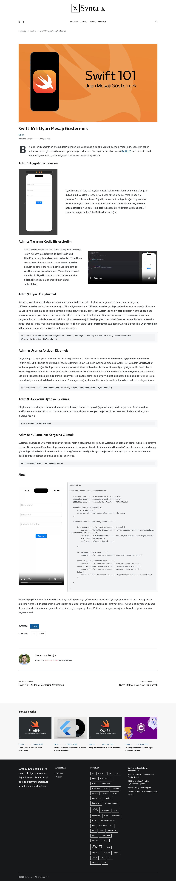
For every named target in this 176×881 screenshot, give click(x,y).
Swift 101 (126, 151)
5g (93, 773)
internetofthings (111, 803)
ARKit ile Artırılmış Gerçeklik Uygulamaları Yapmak (138, 782)
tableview (95, 853)
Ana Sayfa (74, 22)
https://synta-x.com (51, 660)
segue (94, 835)
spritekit (95, 840)
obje (94, 831)
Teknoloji (84, 22)
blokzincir (96, 788)
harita (108, 798)
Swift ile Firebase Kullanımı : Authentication (138, 769)
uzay (102, 858)
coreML (95, 793)
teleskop (107, 853)
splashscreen (105, 835)
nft (93, 826)
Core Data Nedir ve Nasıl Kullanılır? (30, 749)
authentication (105, 778)
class (106, 788)
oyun (102, 831)
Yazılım (92, 22)
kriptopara (96, 816)
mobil (94, 821)
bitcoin (94, 783)
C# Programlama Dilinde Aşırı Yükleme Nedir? (139, 749)
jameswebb (106, 810)
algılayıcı (101, 773)
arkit (94, 778)
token (94, 858)
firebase (105, 793)
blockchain (106, 783)
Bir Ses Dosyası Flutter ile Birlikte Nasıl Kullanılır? (70, 749)
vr (109, 858)
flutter (114, 793)
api (110, 773)
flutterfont (96, 798)
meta (106, 816)
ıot (105, 863)
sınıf (108, 847)
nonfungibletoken (106, 826)
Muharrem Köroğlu (26, 139)
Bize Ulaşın (102, 22)
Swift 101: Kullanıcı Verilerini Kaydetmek (41, 683)
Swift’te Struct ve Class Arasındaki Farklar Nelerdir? (141, 776)
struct (105, 840)
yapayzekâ (95, 863)
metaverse (115, 816)
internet (96, 803)
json (115, 810)
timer (116, 853)
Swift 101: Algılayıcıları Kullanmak (138, 683)
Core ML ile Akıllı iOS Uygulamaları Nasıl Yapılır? (142, 793)
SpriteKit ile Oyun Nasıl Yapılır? (139, 788)
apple (117, 773)
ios (34, 634)
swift (42, 634)
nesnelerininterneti (108, 821)
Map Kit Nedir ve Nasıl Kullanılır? (105, 748)
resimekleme (112, 831)
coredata (115, 788)
